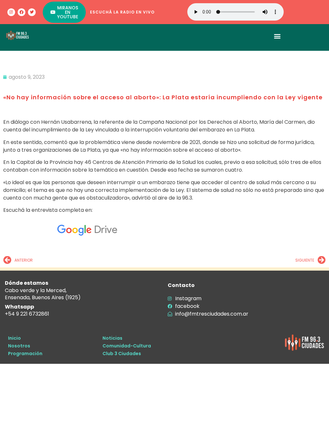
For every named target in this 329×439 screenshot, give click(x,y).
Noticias (112, 338)
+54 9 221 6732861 (27, 314)
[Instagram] (11, 12)
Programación (25, 353)
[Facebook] (21, 12)
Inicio (14, 338)
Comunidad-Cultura (126, 346)
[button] (277, 36)
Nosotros (19, 346)
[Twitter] (32, 12)
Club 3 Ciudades (121, 353)
